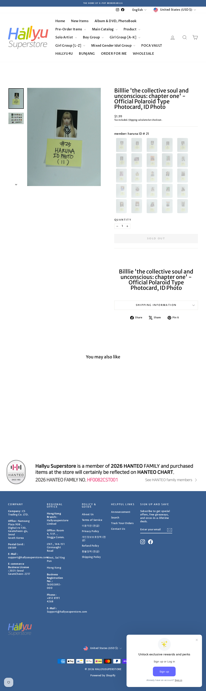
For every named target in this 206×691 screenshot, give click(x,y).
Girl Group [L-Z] (68, 45)
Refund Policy (90, 545)
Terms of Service (92, 520)
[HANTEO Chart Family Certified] (103, 472)
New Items (80, 21)
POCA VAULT (151, 45)
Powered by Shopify (102, 675)
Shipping (132, 120)
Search (115, 517)
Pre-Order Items (69, 29)
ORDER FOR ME (114, 53)
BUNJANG (87, 53)
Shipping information (156, 305)
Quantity (122, 219)
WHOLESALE (143, 53)
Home (60, 21)
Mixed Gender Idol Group (111, 45)
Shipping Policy (91, 557)
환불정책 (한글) (91, 551)
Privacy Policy (90, 531)
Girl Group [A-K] (123, 37)
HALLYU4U (64, 53)
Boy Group (92, 37)
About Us (88, 514)
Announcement (121, 512)
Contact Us (118, 529)
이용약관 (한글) (91, 525)
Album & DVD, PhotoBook (116, 21)
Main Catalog (103, 29)
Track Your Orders (122, 523)
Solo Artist (64, 37)
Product (130, 29)
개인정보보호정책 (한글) (94, 538)
